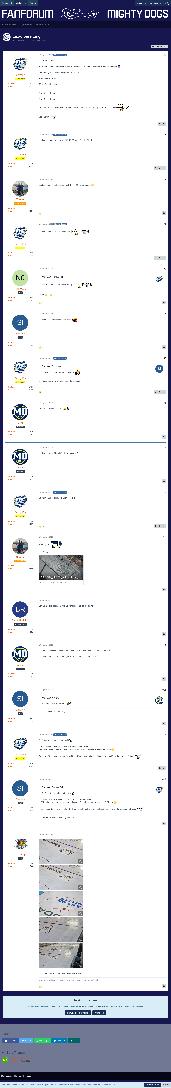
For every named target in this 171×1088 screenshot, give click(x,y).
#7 (165, 358)
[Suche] (167, 3)
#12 (164, 600)
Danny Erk (19, 41)
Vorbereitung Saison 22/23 (21, 1058)
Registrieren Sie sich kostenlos (90, 1006)
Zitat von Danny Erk (52, 277)
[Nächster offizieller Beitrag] (164, 124)
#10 (164, 492)
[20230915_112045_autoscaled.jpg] (61, 903)
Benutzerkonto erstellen (77, 1013)
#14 (164, 690)
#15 (164, 734)
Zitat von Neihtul (50, 698)
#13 (164, 645)
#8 (165, 403)
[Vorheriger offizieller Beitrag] (160, 168)
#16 (164, 779)
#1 (165, 55)
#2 (165, 135)
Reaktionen (12, 84)
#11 (164, 537)
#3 (165, 179)
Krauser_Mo (13, 1061)
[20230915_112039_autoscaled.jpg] (61, 930)
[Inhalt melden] (160, 124)
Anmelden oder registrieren (149, 3)
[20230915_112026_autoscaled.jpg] (61, 956)
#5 (165, 269)
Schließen (166, 1085)
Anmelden (99, 1013)
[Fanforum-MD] (85, 13)
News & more (14, 1063)
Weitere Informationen (152, 1085)
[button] (10, 1040)
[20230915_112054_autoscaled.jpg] (61, 877)
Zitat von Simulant (51, 366)
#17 (164, 834)
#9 (165, 448)
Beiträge (10, 87)
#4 (165, 224)
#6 (165, 314)
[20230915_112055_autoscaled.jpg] (61, 851)
